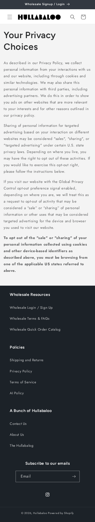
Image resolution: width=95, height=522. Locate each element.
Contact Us (18, 423)
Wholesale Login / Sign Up (31, 307)
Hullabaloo (40, 513)
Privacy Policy (21, 371)
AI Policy (17, 393)
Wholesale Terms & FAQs (29, 318)
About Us (17, 434)
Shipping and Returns (27, 360)
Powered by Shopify (61, 513)
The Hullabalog (21, 445)
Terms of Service (23, 382)
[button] (9, 17)
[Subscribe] (74, 476)
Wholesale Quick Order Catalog (35, 329)
